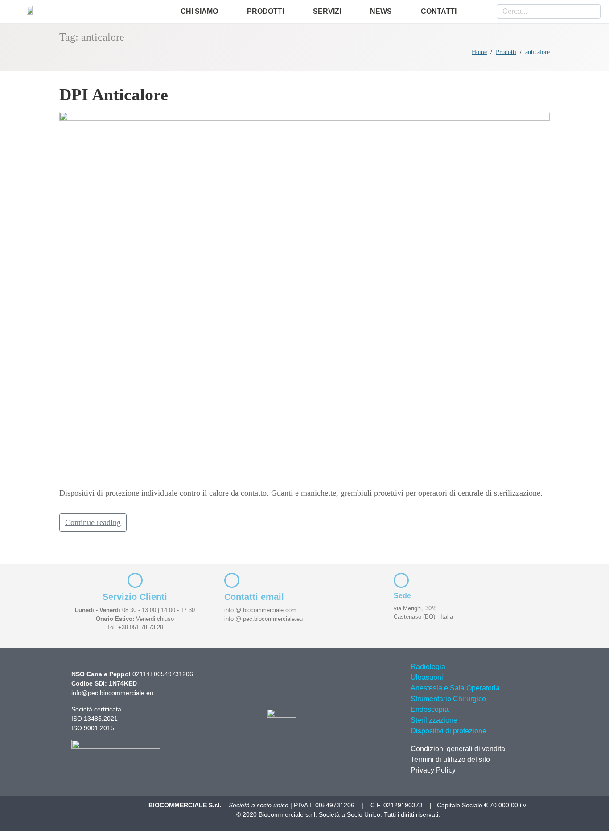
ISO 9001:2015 (92, 728)
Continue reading (93, 522)
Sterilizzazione (434, 720)
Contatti (439, 11)
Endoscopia (430, 709)
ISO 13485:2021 (94, 718)
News (381, 11)
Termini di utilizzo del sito (450, 759)
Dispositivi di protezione (448, 731)
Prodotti (265, 11)
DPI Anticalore (113, 94)
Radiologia (428, 666)
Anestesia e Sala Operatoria (455, 688)
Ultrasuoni (427, 677)
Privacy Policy (433, 770)
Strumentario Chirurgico (448, 699)
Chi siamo (199, 11)
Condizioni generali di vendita (458, 748)
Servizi (327, 11)
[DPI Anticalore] (304, 295)
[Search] (590, 11)
